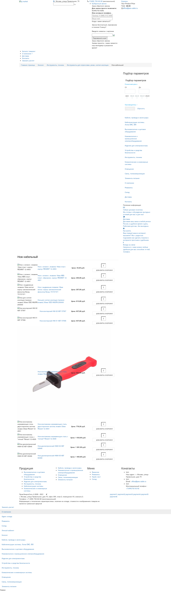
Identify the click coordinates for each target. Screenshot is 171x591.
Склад (127, 192)
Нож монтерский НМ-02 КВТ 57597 (53, 311)
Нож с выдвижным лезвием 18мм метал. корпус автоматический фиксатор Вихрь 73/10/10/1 (50, 289)
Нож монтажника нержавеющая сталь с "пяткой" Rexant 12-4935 (53, 437)
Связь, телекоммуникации (135, 173)
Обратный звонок (99, 3)
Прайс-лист (96, 477)
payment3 (129, 494)
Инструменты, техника (55, 65)
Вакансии (95, 472)
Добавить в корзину (104, 270)
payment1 (113, 494)
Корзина (124, 1)
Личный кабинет (8, 530)
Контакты (128, 201)
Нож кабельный (27, 257)
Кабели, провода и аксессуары (136, 117)
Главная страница (28, 65)
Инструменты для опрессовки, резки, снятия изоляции (88, 65)
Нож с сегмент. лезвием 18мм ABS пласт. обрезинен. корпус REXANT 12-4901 (52, 277)
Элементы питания (132, 178)
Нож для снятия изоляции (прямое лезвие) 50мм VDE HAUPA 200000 (51, 301)
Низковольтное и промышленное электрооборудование (133, 138)
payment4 (137, 494)
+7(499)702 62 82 (132, 488)
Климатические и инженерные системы (136, 163)
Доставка (128, 197)
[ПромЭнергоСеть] (23, 1)
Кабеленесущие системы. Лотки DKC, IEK (135, 123)
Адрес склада (7, 516)
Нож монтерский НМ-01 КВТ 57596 (53, 321)
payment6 (113, 496)
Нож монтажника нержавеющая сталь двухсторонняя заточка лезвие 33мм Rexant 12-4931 (52, 426)
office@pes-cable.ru (130, 8)
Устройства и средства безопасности (133, 151)
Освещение (129, 169)
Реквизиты (129, 187)
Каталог (41, 65)
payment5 (144, 494)
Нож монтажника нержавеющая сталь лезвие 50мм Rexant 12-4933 (52, 372)
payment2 (121, 494)
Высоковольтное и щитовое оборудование (135, 130)
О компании (129, 183)
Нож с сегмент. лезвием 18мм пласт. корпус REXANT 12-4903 (52, 267)
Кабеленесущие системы (33, 486)
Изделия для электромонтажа (136, 145)
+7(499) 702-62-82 (96, 1)
